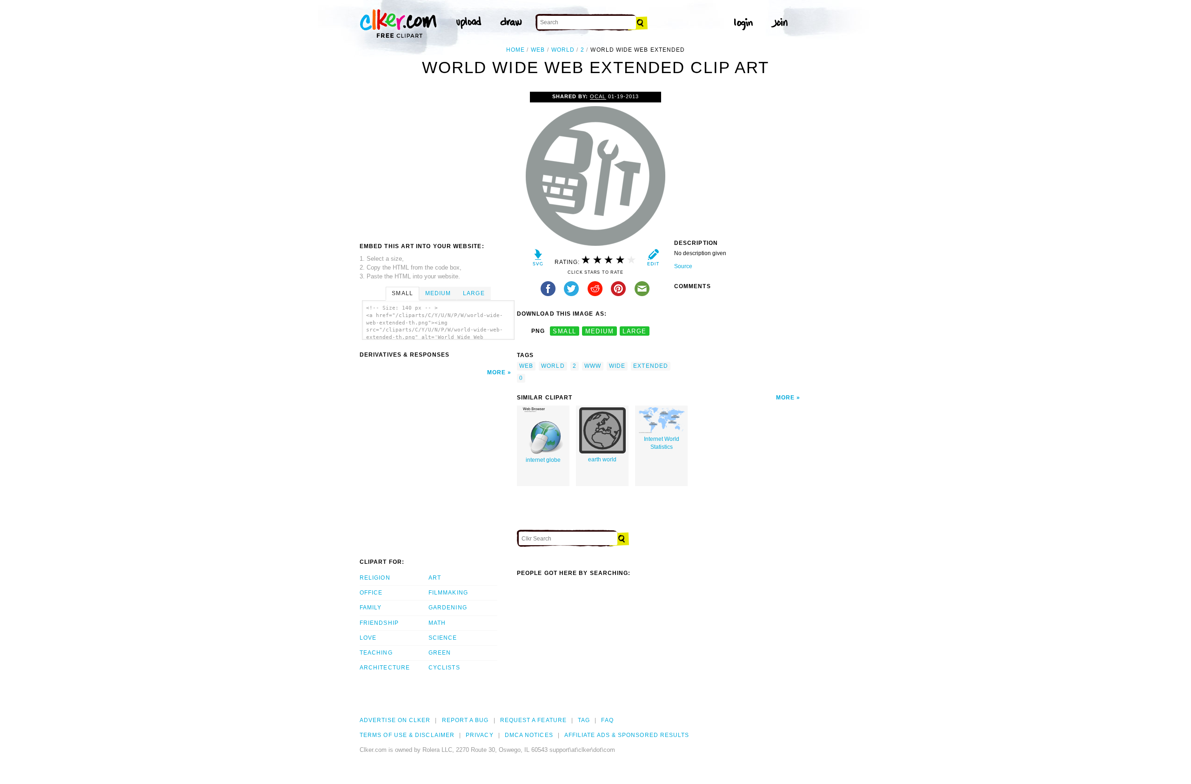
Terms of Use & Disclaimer (407, 735)
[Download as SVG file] (538, 259)
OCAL (598, 96)
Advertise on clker (395, 720)
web (538, 50)
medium (599, 331)
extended (650, 366)
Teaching (376, 652)
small (564, 331)
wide (617, 366)
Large (473, 293)
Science (442, 638)
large (634, 331)
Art (434, 577)
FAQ (607, 720)
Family (370, 607)
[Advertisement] (438, 161)
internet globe (543, 460)
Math (437, 623)
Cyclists (444, 667)
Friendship (379, 623)
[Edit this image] (653, 259)
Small (402, 293)
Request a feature (533, 720)
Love (368, 638)
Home (515, 50)
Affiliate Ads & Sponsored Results (626, 735)
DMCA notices (529, 735)
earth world (602, 459)
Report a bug (465, 720)
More (496, 372)
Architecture (385, 667)
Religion (375, 577)
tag (584, 720)
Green (439, 652)
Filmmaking (448, 592)
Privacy (480, 735)
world (563, 50)
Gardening (447, 607)
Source (683, 266)
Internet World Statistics (661, 443)
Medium (438, 293)
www (592, 366)
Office (371, 592)
